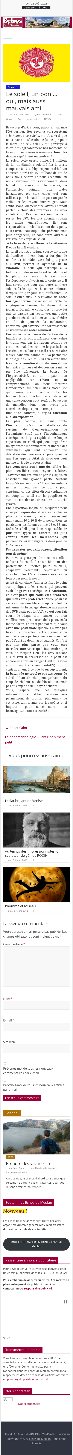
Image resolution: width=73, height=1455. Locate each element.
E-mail (8, 1020)
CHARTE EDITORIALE (29, 1433)
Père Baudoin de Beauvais (44, 1167)
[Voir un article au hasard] (65, 33)
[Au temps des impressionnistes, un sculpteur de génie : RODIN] (36, 815)
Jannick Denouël (44, 114)
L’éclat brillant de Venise (24, 800)
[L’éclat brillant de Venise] (36, 764)
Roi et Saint (16, 727)
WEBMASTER (49, 1433)
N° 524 (47, 119)
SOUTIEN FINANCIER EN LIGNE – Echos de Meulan (36, 1244)
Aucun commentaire (28, 119)
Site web (9, 1042)
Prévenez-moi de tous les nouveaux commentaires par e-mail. (28, 1070)
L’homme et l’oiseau (20, 906)
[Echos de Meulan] (36, 19)
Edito (10, 1156)
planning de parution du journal (27, 1379)
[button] (65, 1302)
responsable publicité (38, 1288)
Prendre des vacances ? (28, 1163)
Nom (8, 999)
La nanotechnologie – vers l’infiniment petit (35, 740)
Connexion (64, 1433)
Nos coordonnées (29, 1404)
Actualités (13, 87)
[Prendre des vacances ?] (36, 1121)
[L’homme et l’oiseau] (36, 869)
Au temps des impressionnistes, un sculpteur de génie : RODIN (32, 853)
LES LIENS (10, 1433)
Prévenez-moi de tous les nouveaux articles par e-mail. (33, 1087)
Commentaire (14, 944)
